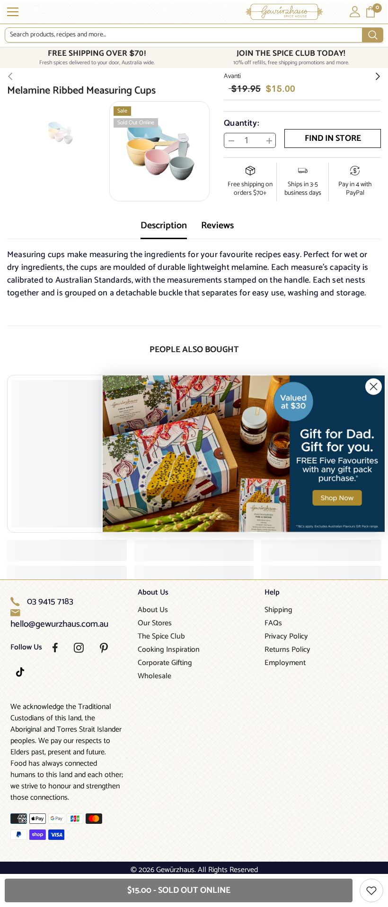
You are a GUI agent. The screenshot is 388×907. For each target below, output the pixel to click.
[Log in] (355, 11)
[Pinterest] (104, 648)
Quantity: (241, 123)
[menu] (12, 11)
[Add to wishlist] (371, 890)
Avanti (232, 76)
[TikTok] (20, 672)
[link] (244, 453)
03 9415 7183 (50, 601)
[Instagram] (78, 647)
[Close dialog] (373, 386)
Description (164, 225)
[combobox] (183, 35)
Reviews (217, 225)
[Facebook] (55, 647)
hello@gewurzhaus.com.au (59, 624)
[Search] (194, 35)
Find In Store (333, 138)
